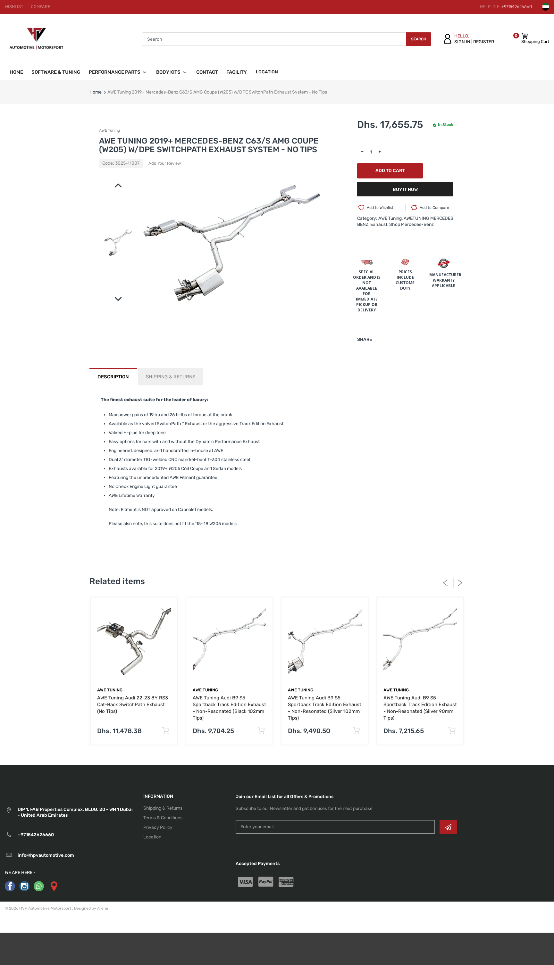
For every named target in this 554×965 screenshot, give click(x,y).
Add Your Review (164, 163)
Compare (40, 6)
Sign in (462, 42)
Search (418, 39)
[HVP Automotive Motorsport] (36, 39)
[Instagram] (24, 886)
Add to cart (390, 170)
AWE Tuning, (390, 218)
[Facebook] (10, 886)
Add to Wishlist (380, 207)
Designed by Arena (91, 908)
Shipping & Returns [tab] (170, 377)
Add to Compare (434, 207)
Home (95, 92)
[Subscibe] (448, 827)
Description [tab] (113, 377)
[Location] (53, 886)
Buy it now (405, 189)
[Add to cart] (166, 731)
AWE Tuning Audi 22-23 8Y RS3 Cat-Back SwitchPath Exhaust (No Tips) (132, 704)
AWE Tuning (109, 130)
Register (483, 42)
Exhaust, (379, 224)
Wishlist (14, 6)
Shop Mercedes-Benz (411, 224)
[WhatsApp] (39, 886)
